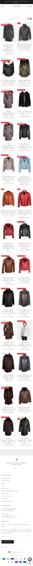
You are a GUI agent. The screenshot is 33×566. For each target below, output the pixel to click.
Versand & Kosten (6, 480)
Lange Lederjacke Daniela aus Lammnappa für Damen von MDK (24, 146)
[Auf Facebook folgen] (2, 547)
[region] (16, 462)
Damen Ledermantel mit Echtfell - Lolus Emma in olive (24, 82)
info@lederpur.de (9, 510)
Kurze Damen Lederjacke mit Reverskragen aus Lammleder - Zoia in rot (8, 246)
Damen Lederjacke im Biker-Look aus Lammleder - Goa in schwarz (24, 246)
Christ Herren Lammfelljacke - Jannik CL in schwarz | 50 (8, 312)
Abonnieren (8, 541)
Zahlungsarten (5, 488)
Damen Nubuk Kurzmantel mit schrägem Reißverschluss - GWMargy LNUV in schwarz (8, 48)
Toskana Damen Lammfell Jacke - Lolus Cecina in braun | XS (8, 345)
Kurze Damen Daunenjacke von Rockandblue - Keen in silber (24, 345)
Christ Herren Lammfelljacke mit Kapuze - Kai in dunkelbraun (8, 378)
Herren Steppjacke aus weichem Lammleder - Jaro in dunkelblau (24, 46)
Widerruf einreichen (6, 501)
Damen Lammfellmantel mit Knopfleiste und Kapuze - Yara (8, 114)
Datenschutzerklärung (7, 496)
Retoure (3, 483)
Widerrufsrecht (5, 493)
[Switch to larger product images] (28, 18)
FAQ (3, 485)
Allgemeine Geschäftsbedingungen (10, 490)
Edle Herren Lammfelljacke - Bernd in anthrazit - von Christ (24, 441)
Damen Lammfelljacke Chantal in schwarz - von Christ (24, 377)
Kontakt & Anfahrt (6, 478)
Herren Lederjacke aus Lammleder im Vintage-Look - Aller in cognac (8, 212)
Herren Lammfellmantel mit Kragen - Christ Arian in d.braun (8, 441)
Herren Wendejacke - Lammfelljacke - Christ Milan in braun (24, 409)
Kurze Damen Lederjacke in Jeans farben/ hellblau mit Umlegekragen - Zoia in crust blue (25, 180)
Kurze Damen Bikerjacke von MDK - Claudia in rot (24, 279)
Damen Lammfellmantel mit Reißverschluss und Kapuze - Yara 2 (8, 146)
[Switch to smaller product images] (30, 18)
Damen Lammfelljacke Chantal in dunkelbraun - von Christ (24, 312)
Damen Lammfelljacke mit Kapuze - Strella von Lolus (24, 113)
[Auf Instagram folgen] (6, 547)
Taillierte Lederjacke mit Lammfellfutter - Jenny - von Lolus (8, 82)
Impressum (4, 498)
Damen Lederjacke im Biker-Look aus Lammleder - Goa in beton (8, 179)
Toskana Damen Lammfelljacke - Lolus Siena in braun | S (8, 409)
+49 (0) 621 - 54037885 (10, 508)
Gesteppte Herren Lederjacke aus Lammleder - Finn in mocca (8, 280)
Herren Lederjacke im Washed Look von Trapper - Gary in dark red (24, 213)
